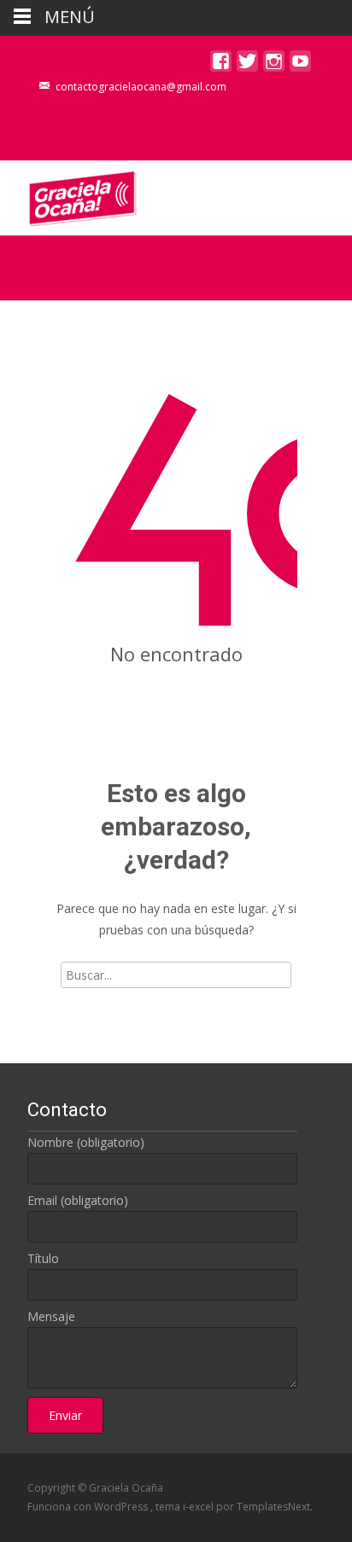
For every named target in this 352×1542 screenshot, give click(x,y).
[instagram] (274, 65)
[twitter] (247, 65)
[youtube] (300, 65)
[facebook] (221, 65)
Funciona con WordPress (88, 1506)
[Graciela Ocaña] (69, 194)
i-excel (199, 1506)
